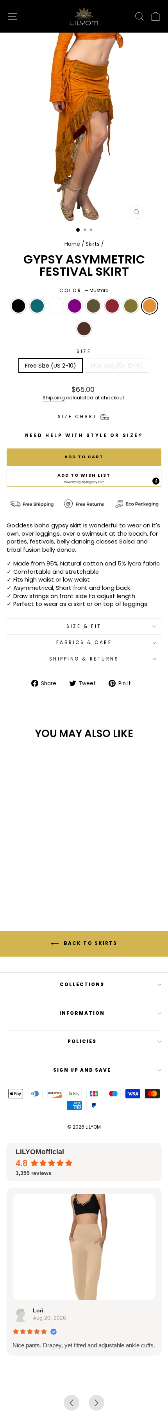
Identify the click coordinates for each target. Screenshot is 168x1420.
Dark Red (112, 306)
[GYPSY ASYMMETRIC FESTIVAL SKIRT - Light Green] (27, 874)
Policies (82, 1041)
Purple (74, 306)
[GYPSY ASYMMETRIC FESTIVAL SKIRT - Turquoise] (22, 867)
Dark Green (93, 306)
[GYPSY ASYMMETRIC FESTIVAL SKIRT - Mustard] (36, 874)
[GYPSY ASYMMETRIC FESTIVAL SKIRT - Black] (13, 867)
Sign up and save (82, 1070)
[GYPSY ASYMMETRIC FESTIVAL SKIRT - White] (31, 867)
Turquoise (37, 306)
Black (18, 306)
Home (72, 244)
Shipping (54, 397)
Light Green (131, 306)
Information (82, 1013)
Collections (82, 984)
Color (83, 290)
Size (84, 351)
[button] (84, 478)
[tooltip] (155, 481)
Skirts (93, 244)
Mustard (149, 306)
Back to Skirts (89, 943)
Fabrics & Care (84, 642)
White (56, 306)
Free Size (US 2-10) (50, 366)
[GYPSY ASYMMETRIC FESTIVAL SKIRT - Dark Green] (49, 867)
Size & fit (83, 626)
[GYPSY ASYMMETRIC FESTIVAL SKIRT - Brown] (45, 874)
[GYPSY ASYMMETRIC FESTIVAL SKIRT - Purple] (40, 867)
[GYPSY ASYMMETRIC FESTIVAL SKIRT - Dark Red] (58, 867)
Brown (84, 329)
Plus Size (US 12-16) (117, 366)
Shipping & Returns (84, 659)
